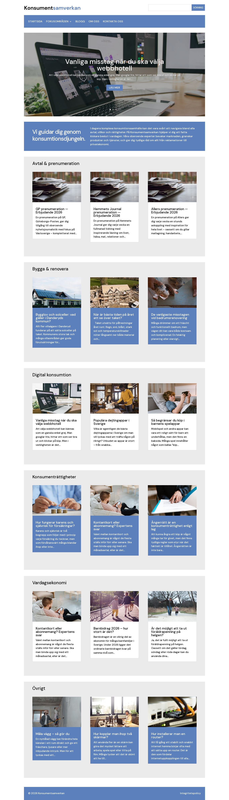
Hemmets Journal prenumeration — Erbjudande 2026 (107, 212)
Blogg (80, 21)
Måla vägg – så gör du (52, 734)
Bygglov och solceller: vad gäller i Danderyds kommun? (56, 317)
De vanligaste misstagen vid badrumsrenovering (170, 316)
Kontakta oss (113, 21)
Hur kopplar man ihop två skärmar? (113, 735)
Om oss (94, 21)
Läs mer (114, 87)
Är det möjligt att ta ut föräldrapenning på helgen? (169, 631)
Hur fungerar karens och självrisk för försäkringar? (55, 524)
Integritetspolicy (190, 793)
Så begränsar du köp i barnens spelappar (167, 422)
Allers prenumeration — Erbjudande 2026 (169, 210)
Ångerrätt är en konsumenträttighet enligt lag (171, 525)
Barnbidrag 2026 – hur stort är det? (111, 630)
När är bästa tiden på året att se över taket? (114, 316)
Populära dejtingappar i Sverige (111, 422)
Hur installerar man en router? (168, 735)
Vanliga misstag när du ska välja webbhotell (114, 65)
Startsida (35, 21)
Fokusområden (57, 21)
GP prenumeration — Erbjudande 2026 (52, 210)
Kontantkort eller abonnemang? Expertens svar (113, 525)
